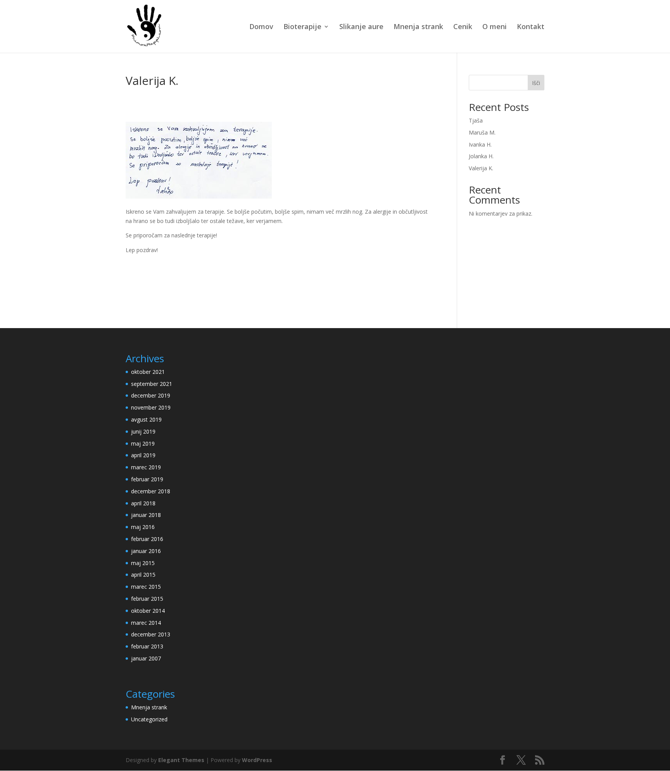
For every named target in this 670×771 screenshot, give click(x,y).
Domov (261, 27)
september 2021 (151, 383)
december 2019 (150, 395)
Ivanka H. (480, 144)
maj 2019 (143, 443)
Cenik (462, 27)
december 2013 (150, 634)
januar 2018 (146, 515)
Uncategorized (149, 719)
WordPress (257, 760)
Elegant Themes (181, 760)
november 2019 (151, 407)
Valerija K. (481, 168)
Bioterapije (302, 27)
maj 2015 (143, 563)
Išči (536, 82)
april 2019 (143, 455)
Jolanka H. (481, 156)
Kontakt (530, 27)
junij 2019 (143, 431)
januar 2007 (146, 658)
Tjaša (476, 120)
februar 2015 (147, 598)
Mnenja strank (418, 27)
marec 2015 (146, 586)
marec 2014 (146, 622)
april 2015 (143, 574)
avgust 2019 (146, 419)
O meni (494, 27)
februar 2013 (147, 646)
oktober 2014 (148, 610)
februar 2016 (147, 539)
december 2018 (150, 491)
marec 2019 (146, 467)
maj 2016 (143, 527)
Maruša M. (482, 132)
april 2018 (143, 503)
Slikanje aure (361, 27)
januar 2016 (146, 551)
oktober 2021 (148, 371)
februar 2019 (147, 479)
